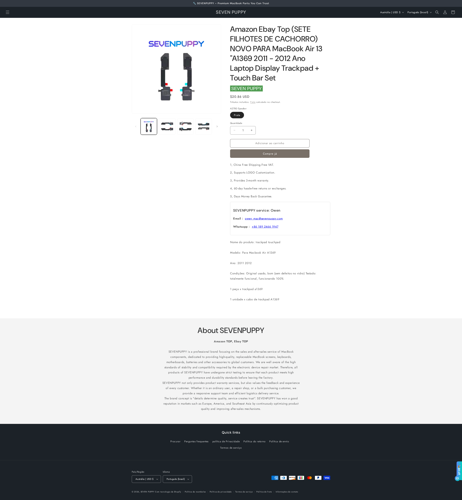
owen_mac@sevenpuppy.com (264, 218)
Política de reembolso (195, 491)
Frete (253, 102)
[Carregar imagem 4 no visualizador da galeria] (203, 126)
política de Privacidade (226, 441)
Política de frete (264, 491)
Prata (237, 115)
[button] (8, 12)
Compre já (270, 154)
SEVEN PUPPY (246, 88)
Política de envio (279, 441)
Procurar (175, 441)
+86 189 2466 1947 (265, 227)
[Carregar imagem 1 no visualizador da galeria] (149, 126)
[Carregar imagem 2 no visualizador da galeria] (167, 126)
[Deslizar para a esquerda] (136, 126)
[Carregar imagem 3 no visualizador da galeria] (185, 126)
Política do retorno (254, 441)
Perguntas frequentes (196, 441)
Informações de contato (287, 491)
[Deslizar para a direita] (217, 126)
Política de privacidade (221, 491)
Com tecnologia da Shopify (168, 491)
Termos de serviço (231, 447)
